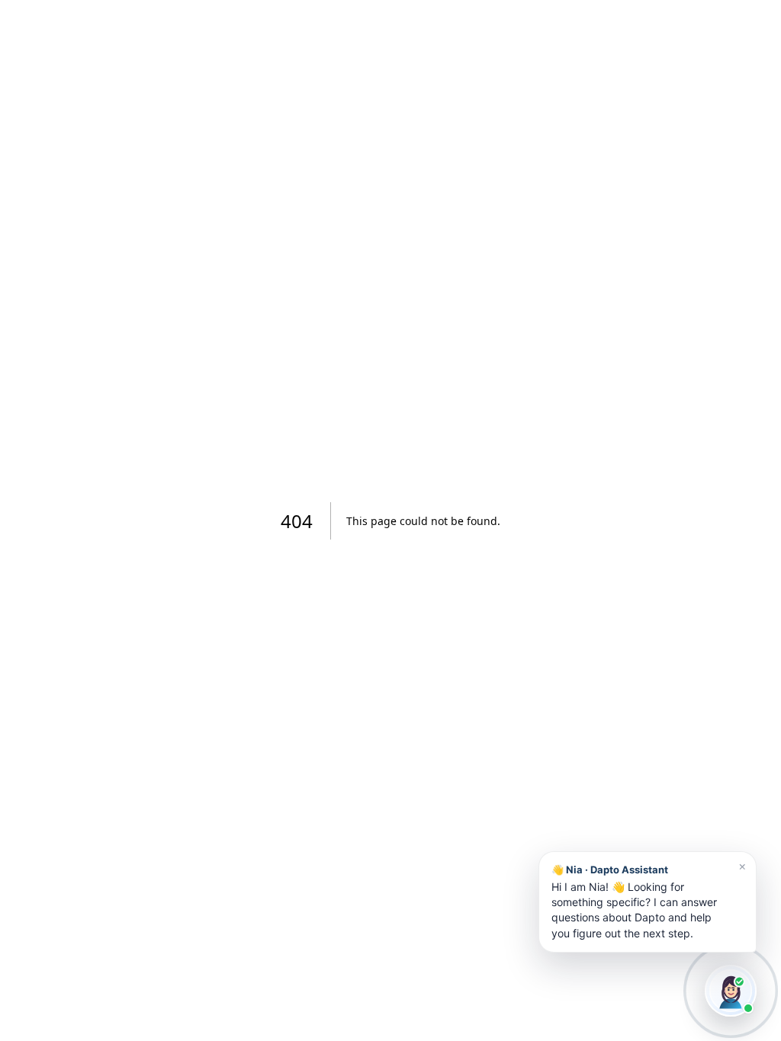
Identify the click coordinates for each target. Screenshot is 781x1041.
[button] (647, 902)
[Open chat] (731, 991)
